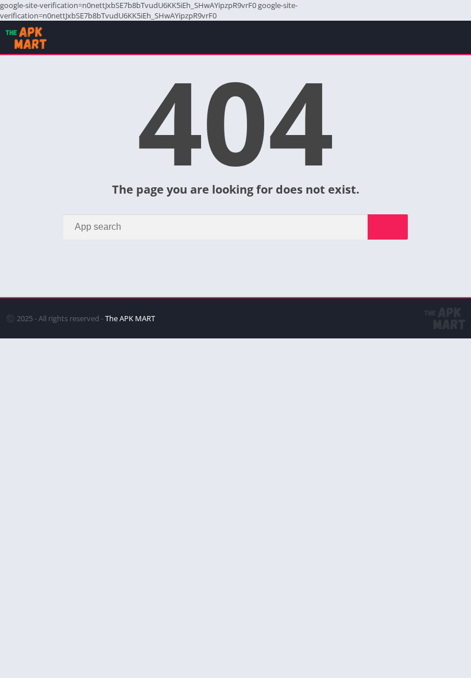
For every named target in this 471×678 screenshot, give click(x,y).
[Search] (388, 227)
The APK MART (130, 318)
